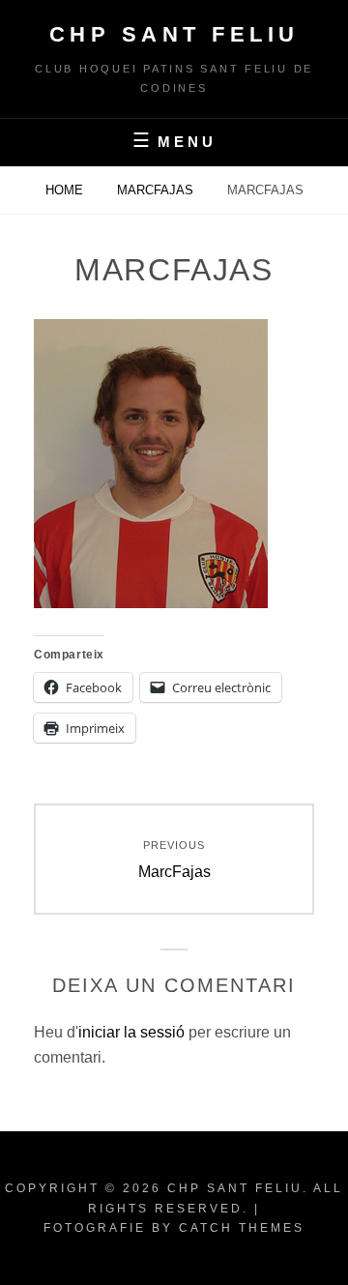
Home (66, 190)
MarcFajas (157, 190)
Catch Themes (241, 1228)
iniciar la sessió (131, 1032)
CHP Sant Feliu (174, 34)
